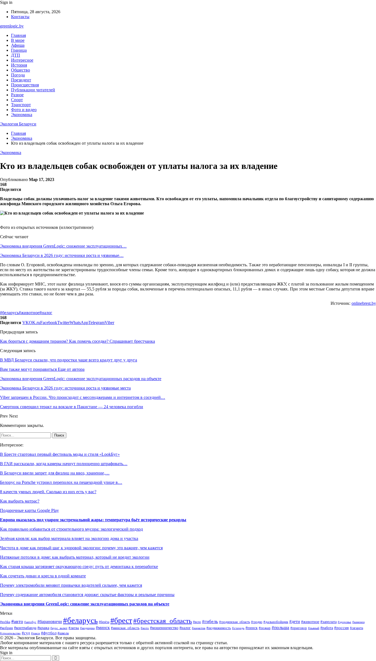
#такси (35, 633)
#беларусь (9, 312)
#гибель (210, 621)
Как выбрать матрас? (19, 501)
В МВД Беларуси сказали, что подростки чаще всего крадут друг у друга (68, 360)
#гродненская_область (234, 622)
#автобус (30, 622)
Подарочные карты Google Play (29, 510)
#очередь (238, 628)
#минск (103, 627)
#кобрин (6, 628)
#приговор (298, 628)
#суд (26, 633)
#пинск (252, 628)
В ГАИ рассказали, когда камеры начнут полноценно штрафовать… (63, 463)
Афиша (17, 45)
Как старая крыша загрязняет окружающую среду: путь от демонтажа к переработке (79, 566)
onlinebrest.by (364, 303)
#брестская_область (162, 620)
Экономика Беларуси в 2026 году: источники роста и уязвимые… (62, 255)
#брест (121, 620)
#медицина (87, 628)
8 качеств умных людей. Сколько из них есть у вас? (48, 491)
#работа (326, 628)
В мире (17, 40)
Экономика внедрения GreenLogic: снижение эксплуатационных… (63, 246)
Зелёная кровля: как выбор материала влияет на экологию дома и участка (69, 538)
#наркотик (198, 628)
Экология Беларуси (18, 124)
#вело (197, 622)
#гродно (256, 622)
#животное (29, 312)
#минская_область (125, 628)
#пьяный (313, 628)
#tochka (5, 622)
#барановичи (49, 621)
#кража (43, 628)
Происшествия (25, 85)
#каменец (358, 622)
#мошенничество (164, 628)
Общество (20, 70)
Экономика (21, 114)
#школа (63, 633)
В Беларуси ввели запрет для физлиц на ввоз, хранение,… (55, 473)
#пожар (265, 628)
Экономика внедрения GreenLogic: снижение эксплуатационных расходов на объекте (84, 604)
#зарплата (328, 621)
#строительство (10, 633)
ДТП (15, 55)
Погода (18, 75)
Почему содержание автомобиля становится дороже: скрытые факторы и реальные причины (87, 594)
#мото (145, 628)
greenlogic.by (12, 26)
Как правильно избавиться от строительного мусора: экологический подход (71, 529)
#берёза (104, 622)
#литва (74, 628)
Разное (17, 94)
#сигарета (356, 628)
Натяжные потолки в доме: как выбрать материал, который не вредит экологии (74, 557)
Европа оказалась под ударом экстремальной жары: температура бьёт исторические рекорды (93, 519)
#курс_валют (58, 628)
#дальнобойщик (275, 622)
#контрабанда (25, 628)
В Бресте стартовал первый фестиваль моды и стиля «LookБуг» (60, 454)
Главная (18, 35)
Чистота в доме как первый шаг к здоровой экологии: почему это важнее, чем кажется (81, 547)
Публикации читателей (33, 89)
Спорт (17, 99)
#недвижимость (218, 628)
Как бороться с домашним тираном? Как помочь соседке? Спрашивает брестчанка (77, 341)
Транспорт (21, 104)
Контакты (20, 16)
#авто (17, 621)
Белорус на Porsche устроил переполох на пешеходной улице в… (61, 482)
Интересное (22, 60)
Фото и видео (24, 109)
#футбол (48, 633)
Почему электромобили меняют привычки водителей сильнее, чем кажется (71, 585)
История (19, 65)
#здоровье (344, 622)
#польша (280, 627)
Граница (19, 50)
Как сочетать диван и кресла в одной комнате (43, 576)
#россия (341, 628)
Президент (21, 80)
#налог (45, 312)
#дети (294, 621)
